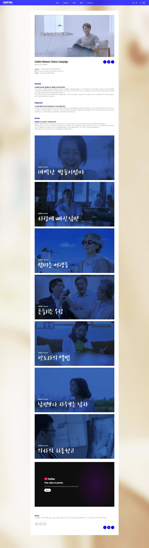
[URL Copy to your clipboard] (44, 524)
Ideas (57, 3)
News (81, 3)
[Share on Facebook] (36, 524)
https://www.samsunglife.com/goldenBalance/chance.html (50, 71)
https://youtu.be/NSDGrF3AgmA (47, 73)
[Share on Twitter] (40, 524)
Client (74, 3)
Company (65, 3)
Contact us (90, 3)
